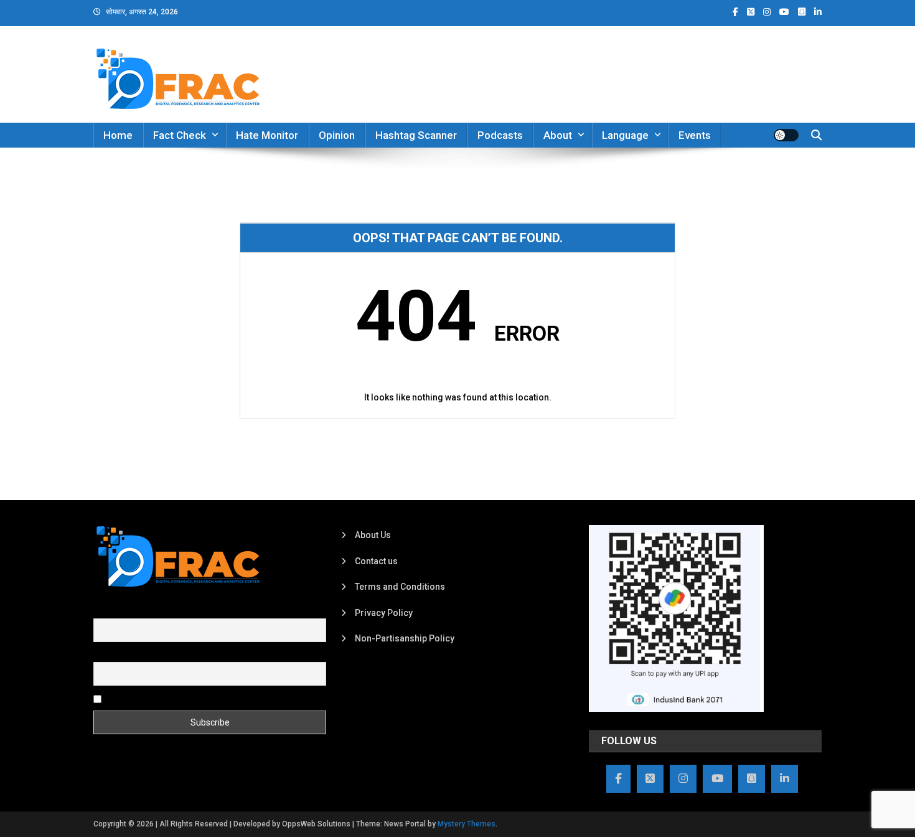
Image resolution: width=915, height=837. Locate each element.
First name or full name (138, 612)
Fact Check (179, 135)
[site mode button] (786, 135)
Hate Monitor (267, 135)
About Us (373, 535)
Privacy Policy (384, 613)
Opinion (337, 135)
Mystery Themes (466, 824)
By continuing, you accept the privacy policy (191, 698)
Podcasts (500, 135)
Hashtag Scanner (416, 135)
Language (625, 135)
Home (118, 135)
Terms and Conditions (400, 587)
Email (104, 655)
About (557, 135)
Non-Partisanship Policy (404, 638)
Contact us (376, 561)
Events (694, 135)
